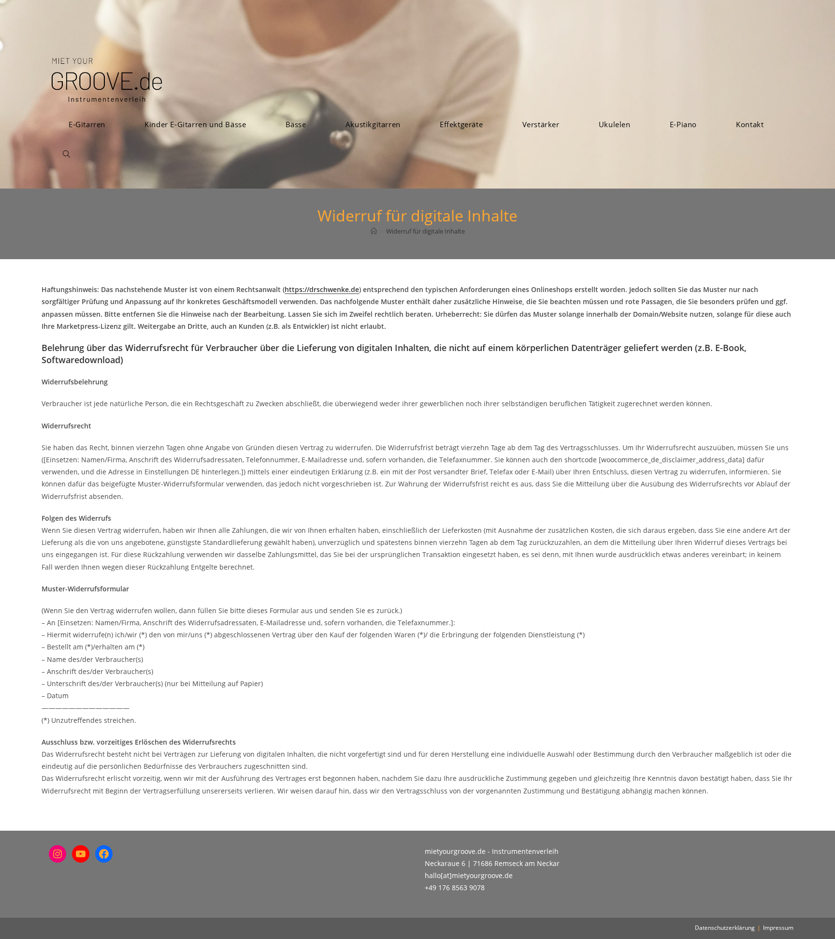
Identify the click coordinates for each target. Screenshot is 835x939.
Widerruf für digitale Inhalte (425, 231)
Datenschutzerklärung (725, 928)
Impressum (778, 928)
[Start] (374, 231)
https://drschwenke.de (322, 289)
